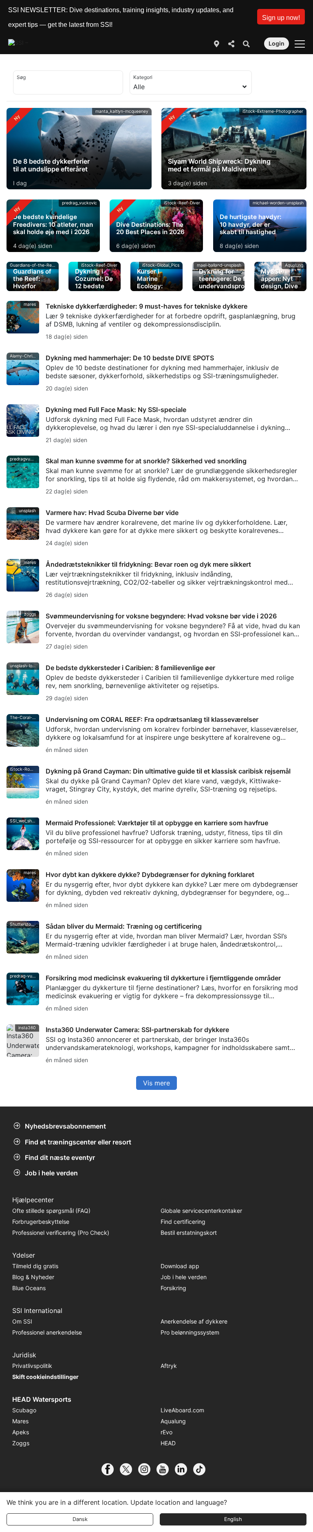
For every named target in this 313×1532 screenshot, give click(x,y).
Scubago (24, 1410)
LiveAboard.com (182, 1410)
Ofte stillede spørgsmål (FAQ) (51, 1210)
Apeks (20, 1432)
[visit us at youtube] (165, 1469)
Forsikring (173, 1287)
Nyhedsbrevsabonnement (65, 1126)
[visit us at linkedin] (184, 1469)
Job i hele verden (51, 1173)
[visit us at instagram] (147, 1469)
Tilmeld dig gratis (35, 1265)
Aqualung (173, 1421)
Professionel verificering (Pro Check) (60, 1232)
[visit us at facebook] (110, 1469)
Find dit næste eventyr (60, 1157)
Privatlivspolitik (32, 1365)
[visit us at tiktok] (202, 1469)
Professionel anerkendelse (47, 1332)
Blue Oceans (29, 1287)
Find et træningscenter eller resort (78, 1142)
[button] (281, 16)
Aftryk (169, 1365)
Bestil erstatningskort (189, 1232)
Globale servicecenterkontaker (201, 1210)
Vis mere (156, 1083)
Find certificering (183, 1221)
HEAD (168, 1443)
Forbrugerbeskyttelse (40, 1221)
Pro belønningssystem (190, 1332)
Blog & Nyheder (33, 1276)
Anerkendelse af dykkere (194, 1321)
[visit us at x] (129, 1469)
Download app (180, 1265)
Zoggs (20, 1443)
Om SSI (22, 1321)
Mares (20, 1421)
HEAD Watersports (41, 1399)
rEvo (166, 1432)
